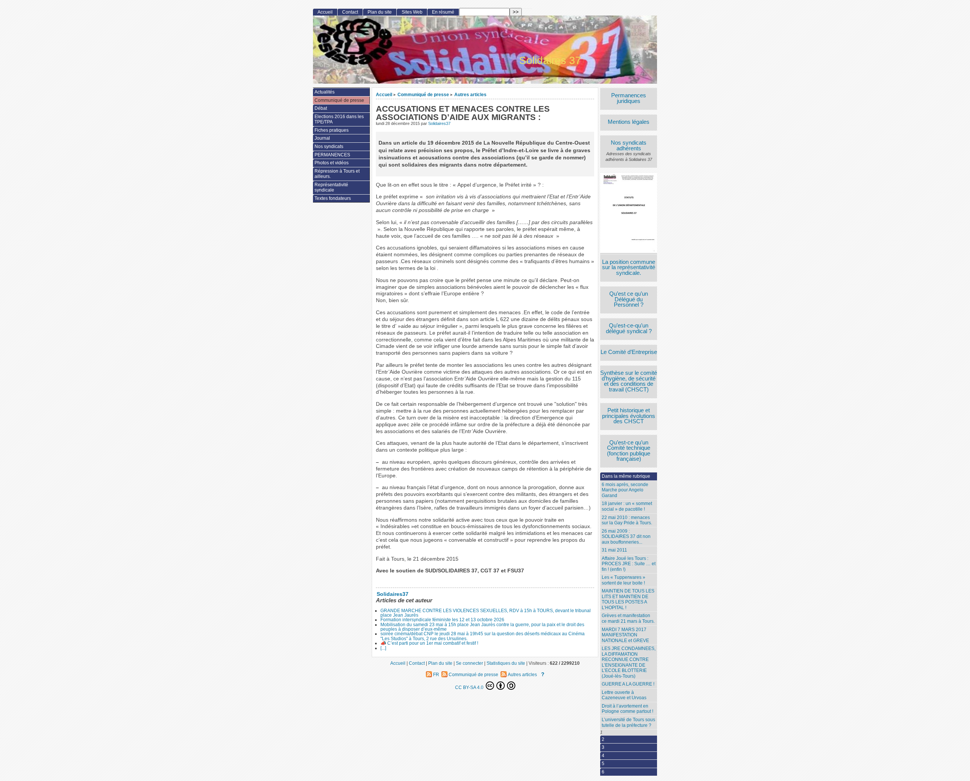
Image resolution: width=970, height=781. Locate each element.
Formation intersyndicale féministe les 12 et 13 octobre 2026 (442, 619)
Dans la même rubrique (626, 476)
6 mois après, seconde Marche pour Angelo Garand (625, 490)
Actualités (324, 92)
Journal (322, 138)
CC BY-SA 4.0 (470, 687)
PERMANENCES (332, 154)
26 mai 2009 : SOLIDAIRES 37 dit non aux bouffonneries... (626, 536)
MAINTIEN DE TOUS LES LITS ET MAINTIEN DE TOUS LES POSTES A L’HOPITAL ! (628, 599)
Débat (320, 108)
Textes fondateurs (332, 198)
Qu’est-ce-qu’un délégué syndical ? (629, 328)
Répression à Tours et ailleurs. (337, 173)
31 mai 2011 (614, 550)
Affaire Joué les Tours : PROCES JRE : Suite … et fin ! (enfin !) (629, 564)
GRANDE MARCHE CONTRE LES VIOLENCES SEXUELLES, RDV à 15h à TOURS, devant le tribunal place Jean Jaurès (485, 613)
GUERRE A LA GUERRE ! (628, 684)
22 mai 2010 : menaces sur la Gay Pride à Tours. (627, 520)
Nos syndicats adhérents (628, 145)
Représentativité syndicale (331, 187)
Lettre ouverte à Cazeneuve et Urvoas (624, 695)
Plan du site (380, 12)
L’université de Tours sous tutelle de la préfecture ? (628, 722)
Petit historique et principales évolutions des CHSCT (628, 416)
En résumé (443, 12)
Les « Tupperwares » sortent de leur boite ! (623, 580)
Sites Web (412, 12)
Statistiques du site (506, 663)
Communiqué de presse (423, 94)
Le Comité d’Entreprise (629, 352)
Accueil (384, 94)
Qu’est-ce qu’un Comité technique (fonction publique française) (628, 451)
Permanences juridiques (628, 98)
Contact (350, 12)
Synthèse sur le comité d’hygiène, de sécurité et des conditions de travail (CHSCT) (628, 381)
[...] (383, 648)
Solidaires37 (439, 123)
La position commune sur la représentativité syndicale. (628, 267)
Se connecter (469, 663)
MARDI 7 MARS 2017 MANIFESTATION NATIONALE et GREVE (625, 635)
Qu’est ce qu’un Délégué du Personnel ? (628, 299)
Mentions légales (628, 122)
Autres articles (470, 94)
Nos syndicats (328, 146)
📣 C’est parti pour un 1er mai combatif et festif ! (429, 643)
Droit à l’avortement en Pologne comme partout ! (627, 708)
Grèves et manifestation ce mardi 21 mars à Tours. (628, 618)
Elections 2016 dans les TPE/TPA (339, 119)
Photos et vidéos (331, 162)
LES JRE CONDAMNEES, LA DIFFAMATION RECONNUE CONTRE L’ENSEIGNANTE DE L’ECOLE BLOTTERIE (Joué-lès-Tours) (629, 662)
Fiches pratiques (331, 130)
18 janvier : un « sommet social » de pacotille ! (627, 506)
